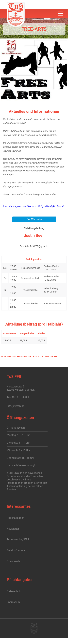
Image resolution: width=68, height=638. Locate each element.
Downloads (13, 561)
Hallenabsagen (15, 517)
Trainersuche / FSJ (18, 539)
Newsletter (13, 528)
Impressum (13, 602)
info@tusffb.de (15, 406)
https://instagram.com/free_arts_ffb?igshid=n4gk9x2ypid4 (33, 206)
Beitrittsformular (16, 550)
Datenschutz (14, 591)
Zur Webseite (34, 219)
